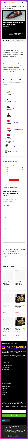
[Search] (19, 2)
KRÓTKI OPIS (6, 40)
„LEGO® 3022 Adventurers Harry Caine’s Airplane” (18, 284)
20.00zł (14, 141)
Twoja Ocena (6, 201)
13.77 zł (14, 101)
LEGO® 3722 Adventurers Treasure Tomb (7, 306)
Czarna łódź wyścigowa (18, 129)
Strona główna (5, 6)
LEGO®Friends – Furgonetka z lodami (18, 306)
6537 (14, 136)
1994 (14, 146)
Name (5, 238)
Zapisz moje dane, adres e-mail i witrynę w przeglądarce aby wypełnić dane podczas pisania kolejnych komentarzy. (14, 251)
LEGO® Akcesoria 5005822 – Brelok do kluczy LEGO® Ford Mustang (7, 330)
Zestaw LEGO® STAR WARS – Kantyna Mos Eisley (18, 331)
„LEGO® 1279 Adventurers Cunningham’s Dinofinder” (6, 284)
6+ (13, 93)
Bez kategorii (14, 6)
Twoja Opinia (6, 205)
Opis (13, 40)
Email (4, 244)
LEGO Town (15, 151)
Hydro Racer (15, 122)
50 (13, 108)
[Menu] (2, 2)
